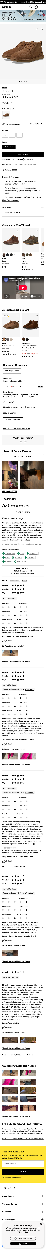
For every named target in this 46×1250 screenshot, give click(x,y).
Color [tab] (7, 557)
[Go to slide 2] (21, 81)
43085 (14, 170)
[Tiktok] (9, 1187)
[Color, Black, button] (11, 255)
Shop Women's (29, 20)
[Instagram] (4, 1187)
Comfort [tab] (8, 561)
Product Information (10, 177)
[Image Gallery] (10, 653)
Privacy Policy (23, 1232)
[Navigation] (41, 7)
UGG (4, 87)
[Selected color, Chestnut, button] (4, 339)
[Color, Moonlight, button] (11, 339)
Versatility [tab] (33, 553)
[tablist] (23, 557)
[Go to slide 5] (26, 81)
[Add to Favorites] (17, 230)
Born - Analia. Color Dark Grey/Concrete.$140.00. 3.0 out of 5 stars (31, 249)
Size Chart (6, 207)
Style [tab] (22, 553)
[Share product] (37, 29)
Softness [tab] (30, 557)
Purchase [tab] (18, 557)
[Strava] (14, 1187)
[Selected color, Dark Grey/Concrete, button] (23, 255)
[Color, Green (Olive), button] (27, 255)
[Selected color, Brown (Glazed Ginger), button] (4, 255)
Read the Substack (34, 2)
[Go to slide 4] (24, 81)
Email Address (10, 1163)
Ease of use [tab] (21, 561)
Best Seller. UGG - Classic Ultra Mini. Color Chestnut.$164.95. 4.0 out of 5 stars (11, 334)
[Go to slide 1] (19, 81)
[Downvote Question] (21, 387)
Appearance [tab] (10, 553)
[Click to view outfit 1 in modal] (10, 475)
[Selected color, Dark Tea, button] (23, 339)
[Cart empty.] (36, 7)
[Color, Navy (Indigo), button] (7, 255)
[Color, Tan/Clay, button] (30, 255)
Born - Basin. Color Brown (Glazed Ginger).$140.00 (11, 248)
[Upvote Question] (6, 387)
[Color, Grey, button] (7, 339)
